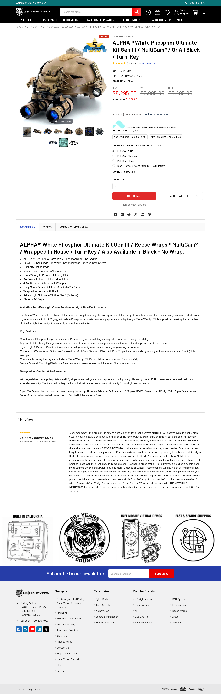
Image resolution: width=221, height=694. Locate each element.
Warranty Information (74, 227)
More (179, 19)
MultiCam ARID (125, 151)
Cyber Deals (26, 19)
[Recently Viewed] (149, 12)
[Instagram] (25, 629)
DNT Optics (178, 599)
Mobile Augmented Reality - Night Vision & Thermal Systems (71, 602)
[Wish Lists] (168, 12)
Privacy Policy (64, 641)
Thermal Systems (131, 19)
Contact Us (63, 647)
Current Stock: (123, 171)
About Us (62, 635)
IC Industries (179, 604)
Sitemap (61, 670)
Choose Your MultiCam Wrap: (137, 145)
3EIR (137, 610)
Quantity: (118, 179)
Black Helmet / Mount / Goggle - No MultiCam (141, 165)
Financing (62, 612)
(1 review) (132, 63)
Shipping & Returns (67, 653)
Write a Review (146, 63)
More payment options (134, 204)
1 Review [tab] (25, 419)
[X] (136, 214)
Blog (59, 665)
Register (185, 13)
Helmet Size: (126, 130)
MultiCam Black (125, 160)
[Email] (122, 214)
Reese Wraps (179, 610)
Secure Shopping (66, 624)
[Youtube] (32, 629)
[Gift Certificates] (158, 12)
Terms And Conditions (69, 630)
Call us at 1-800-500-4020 (35, 620)
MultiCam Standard (127, 155)
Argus (175, 616)
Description (27, 227)
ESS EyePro (141, 616)
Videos (47, 227)
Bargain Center (161, 19)
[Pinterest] (149, 214)
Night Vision (70, 19)
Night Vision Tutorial (68, 659)
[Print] (129, 214)
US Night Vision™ (144, 599)
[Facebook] (115, 214)
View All (176, 622)
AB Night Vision (143, 622)
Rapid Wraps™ (143, 604)
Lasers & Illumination (100, 19)
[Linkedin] (142, 214)
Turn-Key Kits (48, 19)
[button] (180, 196)
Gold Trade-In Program (69, 618)
